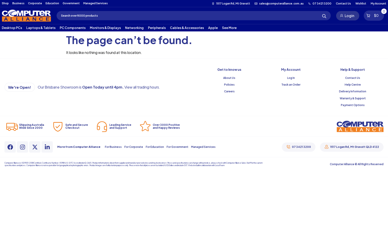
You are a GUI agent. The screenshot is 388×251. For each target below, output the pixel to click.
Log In (291, 78)
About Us (229, 78)
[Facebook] (10, 147)
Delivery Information (352, 91)
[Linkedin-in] (47, 147)
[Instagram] (22, 147)
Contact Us (352, 78)
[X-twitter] (34, 147)
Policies (229, 84)
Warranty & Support (353, 98)
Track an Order (290, 84)
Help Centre (353, 84)
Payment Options (353, 105)
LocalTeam (220, 165)
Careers (229, 91)
